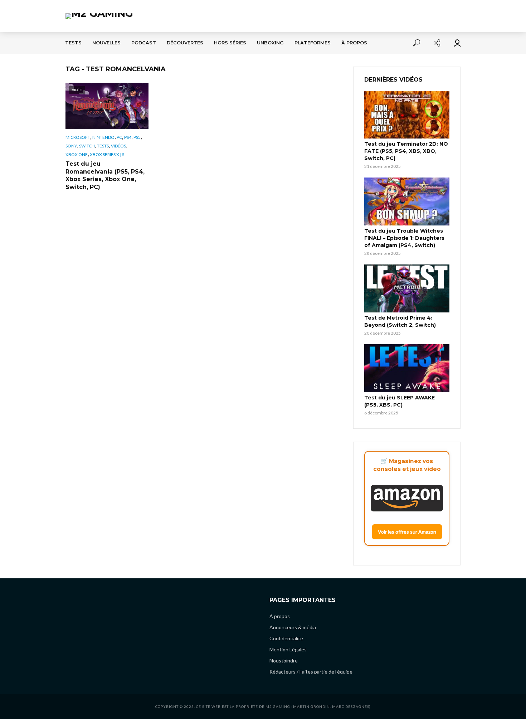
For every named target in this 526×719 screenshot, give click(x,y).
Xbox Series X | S (107, 154)
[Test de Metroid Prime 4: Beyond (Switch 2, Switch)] (406, 288)
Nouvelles (106, 42)
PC (119, 137)
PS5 (137, 137)
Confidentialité (286, 638)
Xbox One (76, 154)
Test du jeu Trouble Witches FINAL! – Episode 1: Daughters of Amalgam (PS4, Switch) (404, 238)
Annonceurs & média (292, 627)
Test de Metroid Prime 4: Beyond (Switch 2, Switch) (400, 321)
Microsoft (77, 137)
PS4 (127, 137)
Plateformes (312, 42)
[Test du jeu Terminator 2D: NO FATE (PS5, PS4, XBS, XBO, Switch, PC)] (406, 115)
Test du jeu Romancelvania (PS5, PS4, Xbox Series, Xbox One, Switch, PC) (105, 175)
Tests (73, 42)
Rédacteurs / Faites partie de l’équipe (310, 672)
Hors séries (230, 42)
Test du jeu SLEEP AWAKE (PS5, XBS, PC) (399, 401)
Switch (87, 146)
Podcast (143, 42)
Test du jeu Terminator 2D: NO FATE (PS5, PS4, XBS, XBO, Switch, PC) (406, 151)
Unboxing (270, 42)
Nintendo (103, 137)
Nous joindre (283, 660)
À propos (354, 42)
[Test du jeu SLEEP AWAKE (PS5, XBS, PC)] (406, 368)
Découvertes (185, 42)
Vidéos (118, 146)
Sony (71, 146)
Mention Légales (288, 649)
